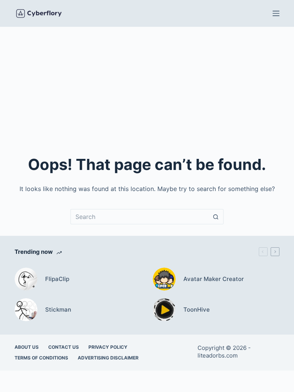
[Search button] (216, 216)
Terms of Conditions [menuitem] (41, 358)
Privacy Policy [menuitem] (107, 347)
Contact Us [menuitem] (63, 347)
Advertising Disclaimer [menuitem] (108, 358)
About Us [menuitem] (27, 347)
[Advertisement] (147, 84)
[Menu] (276, 13)
